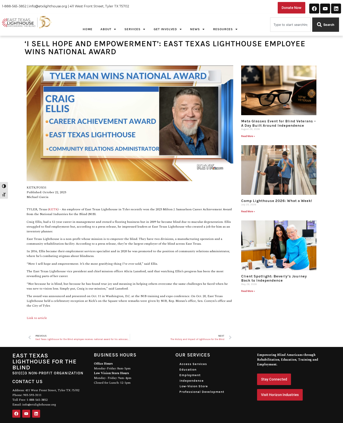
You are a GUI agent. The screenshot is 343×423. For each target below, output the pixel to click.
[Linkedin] (336, 9)
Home (87, 29)
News (195, 29)
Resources (223, 29)
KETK (53, 209)
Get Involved (165, 29)
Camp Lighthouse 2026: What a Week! (276, 201)
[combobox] (290, 24)
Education (188, 369)
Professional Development (201, 392)
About (105, 29)
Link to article (37, 318)
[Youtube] (325, 9)
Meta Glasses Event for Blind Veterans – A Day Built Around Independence (278, 123)
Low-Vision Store (193, 386)
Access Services (193, 364)
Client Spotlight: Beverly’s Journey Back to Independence (274, 278)
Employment (190, 375)
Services (132, 29)
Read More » (248, 136)
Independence (191, 380)
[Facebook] (314, 9)
